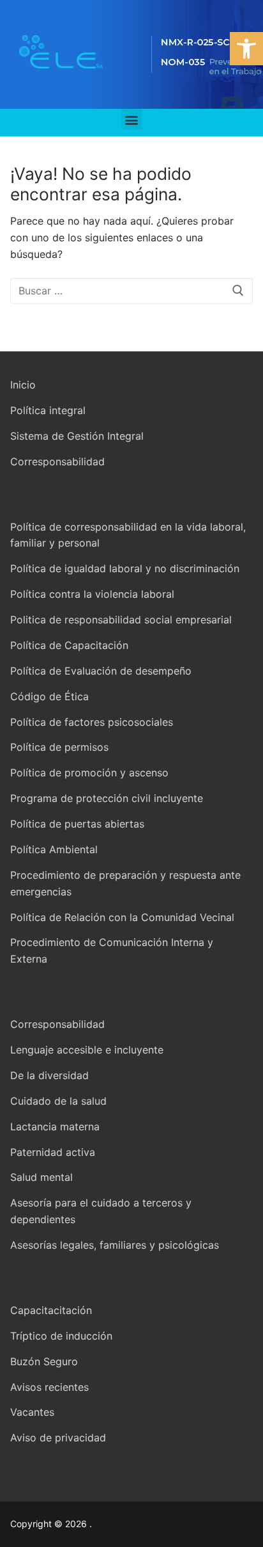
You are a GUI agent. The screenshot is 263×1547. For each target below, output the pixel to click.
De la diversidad (49, 1075)
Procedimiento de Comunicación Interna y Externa (111, 950)
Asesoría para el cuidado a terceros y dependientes (101, 1211)
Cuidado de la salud (58, 1100)
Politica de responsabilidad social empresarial (121, 619)
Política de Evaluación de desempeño (101, 670)
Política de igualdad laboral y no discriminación (124, 568)
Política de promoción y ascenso (89, 772)
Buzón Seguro (44, 1361)
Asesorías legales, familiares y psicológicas (114, 1244)
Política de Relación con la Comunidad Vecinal (122, 917)
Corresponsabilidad (57, 461)
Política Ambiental (54, 849)
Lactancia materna (55, 1126)
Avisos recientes (49, 1387)
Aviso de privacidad (58, 1437)
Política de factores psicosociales (91, 722)
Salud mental (41, 1177)
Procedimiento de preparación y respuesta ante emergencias (125, 883)
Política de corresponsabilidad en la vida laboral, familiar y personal (128, 535)
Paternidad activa (52, 1152)
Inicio (23, 384)
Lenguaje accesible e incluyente (86, 1049)
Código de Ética (49, 696)
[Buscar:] (131, 291)
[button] (246, 48)
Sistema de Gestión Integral (77, 435)
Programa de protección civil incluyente (106, 798)
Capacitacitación (51, 1310)
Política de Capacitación (69, 645)
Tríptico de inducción (61, 1335)
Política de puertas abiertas (77, 823)
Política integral (48, 410)
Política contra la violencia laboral (92, 594)
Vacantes (32, 1412)
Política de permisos (59, 747)
